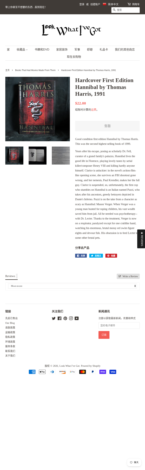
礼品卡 (104, 49)
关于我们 (10, 355)
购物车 (136, 4)
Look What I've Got (69, 366)
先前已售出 (11, 318)
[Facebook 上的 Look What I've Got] (59, 319)
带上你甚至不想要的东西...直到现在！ (26, 7)
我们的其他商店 (125, 49)
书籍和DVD (42, 49)
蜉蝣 (90, 49)
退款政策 (10, 327)
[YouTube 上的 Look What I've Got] (77, 319)
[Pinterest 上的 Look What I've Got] (65, 319)
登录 (81, 4)
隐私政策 (10, 337)
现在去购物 (74, 56)
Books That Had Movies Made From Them (35, 70)
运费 (93, 109)
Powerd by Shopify (90, 366)
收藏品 (21, 49)
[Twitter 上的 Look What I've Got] (54, 319)
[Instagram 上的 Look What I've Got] (71, 319)
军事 (77, 49)
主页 (7, 70)
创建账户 (95, 4)
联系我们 (10, 351)
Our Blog (10, 323)
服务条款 (10, 346)
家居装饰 (62, 49)
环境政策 (10, 341)
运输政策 (10, 332)
